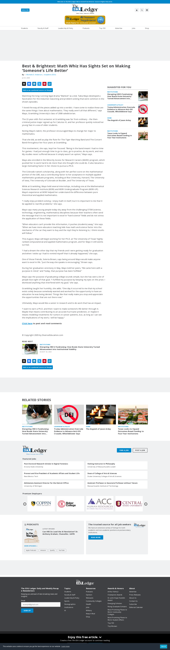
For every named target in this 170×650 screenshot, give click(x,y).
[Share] (29, 84)
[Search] (142, 10)
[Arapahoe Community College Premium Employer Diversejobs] (41, 503)
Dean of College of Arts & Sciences (102, 473)
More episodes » (30, 546)
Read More (96, 537)
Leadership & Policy (115, 105)
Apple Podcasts (31, 550)
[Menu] (147, 10)
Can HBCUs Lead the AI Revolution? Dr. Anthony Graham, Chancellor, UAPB (60, 532)
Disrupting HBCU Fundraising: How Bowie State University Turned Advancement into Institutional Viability (70, 348)
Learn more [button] (65, 646)
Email (23, 600)
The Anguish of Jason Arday (119, 120)
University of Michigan (33, 486)
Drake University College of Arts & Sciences (104, 476)
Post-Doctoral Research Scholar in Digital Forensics (46, 464)
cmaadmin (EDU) (50, 75)
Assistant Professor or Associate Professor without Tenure (112, 483)
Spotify (52, 550)
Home (109, 118)
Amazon (43, 550)
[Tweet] (39, 84)
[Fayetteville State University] (99, 503)
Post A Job (140, 450)
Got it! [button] (163, 646)
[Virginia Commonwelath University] (129, 503)
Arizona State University (33, 467)
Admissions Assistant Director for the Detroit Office (46, 483)
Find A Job (124, 450)
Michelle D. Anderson (34, 75)
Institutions (45, 344)
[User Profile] (137, 10)
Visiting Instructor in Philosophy (101, 464)
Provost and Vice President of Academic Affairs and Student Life (51, 473)
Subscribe (25, 10)
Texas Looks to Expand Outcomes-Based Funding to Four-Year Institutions (119, 135)
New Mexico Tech (31, 476)
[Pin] (44, 84)
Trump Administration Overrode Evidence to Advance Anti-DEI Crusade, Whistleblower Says (121, 109)
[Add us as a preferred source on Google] (50, 84)
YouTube (62, 550)
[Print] (24, 84)
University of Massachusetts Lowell (101, 467)
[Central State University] (70, 503)
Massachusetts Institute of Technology (102, 486)
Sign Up (27, 610)
